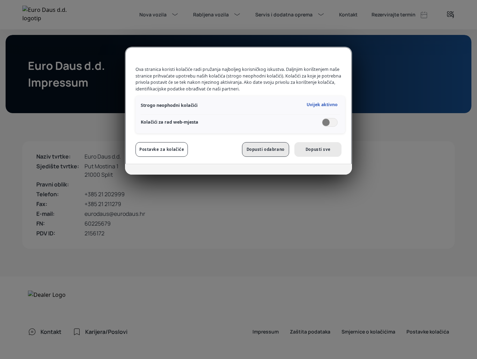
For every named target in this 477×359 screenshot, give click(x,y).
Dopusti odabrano (266, 149)
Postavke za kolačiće (161, 149)
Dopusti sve (318, 149)
